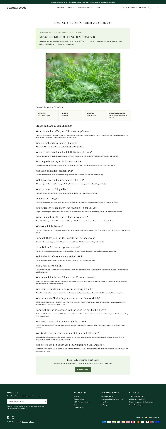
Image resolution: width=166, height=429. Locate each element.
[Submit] (45, 401)
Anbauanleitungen (107, 396)
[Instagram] (13, 417)
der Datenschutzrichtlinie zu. (18, 408)
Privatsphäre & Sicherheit (137, 399)
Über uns (76, 396)
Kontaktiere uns (78, 408)
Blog (75, 405)
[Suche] (149, 7)
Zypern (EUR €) (130, 7)
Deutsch (142, 7)
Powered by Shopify (28, 422)
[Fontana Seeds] (16, 7)
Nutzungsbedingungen (38, 406)
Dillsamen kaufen (83, 369)
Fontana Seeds (16, 422)
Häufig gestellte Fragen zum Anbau (112, 399)
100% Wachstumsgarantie (82, 402)
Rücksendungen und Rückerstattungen (141, 402)
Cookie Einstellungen (136, 405)
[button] (71, 8)
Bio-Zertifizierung (79, 399)
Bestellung (104, 402)
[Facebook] (8, 417)
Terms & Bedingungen (136, 396)
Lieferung (104, 405)
